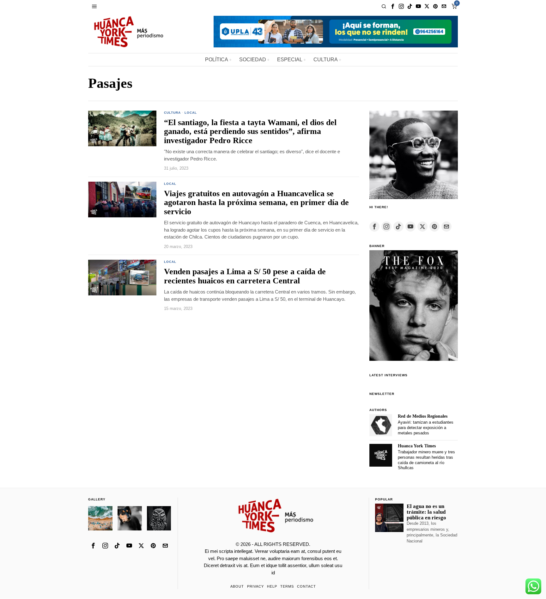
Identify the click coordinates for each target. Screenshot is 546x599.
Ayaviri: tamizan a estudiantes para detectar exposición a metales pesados (425, 427)
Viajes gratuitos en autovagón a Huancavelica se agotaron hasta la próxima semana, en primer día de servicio (256, 202)
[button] (100, 518)
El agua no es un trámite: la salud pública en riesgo (426, 512)
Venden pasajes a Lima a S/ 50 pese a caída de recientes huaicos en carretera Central (245, 276)
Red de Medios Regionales (422, 416)
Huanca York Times (417, 446)
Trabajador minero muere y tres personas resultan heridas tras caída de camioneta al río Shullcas (426, 460)
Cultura (172, 112)
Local (191, 112)
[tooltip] (393, 6)
